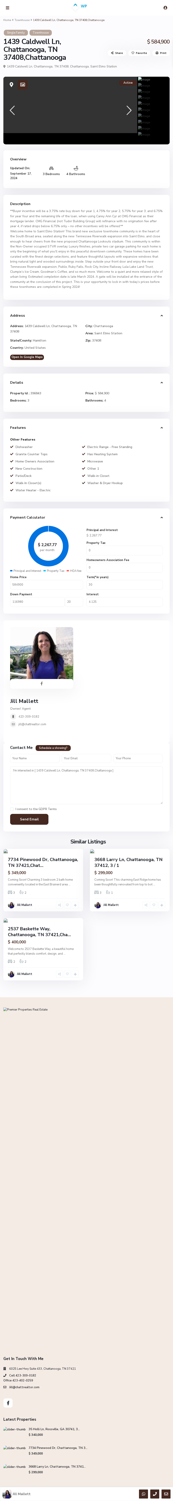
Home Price (18, 577)
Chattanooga (79, 66)
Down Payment (21, 594)
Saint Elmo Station (103, 66)
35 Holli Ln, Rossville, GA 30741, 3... (54, 1429)
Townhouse (22, 20)
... (69, 884)
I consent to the (36, 809)
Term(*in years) (97, 577)
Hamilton (39, 340)
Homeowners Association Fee (107, 560)
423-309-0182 (28, 717)
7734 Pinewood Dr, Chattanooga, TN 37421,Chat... (43, 862)
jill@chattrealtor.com (32, 724)
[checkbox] (12, 809)
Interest (92, 594)
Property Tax (95, 543)
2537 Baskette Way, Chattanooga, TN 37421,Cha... (39, 932)
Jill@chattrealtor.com (24, 1387)
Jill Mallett (24, 701)
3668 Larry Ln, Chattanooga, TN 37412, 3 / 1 (128, 862)
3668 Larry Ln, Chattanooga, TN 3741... (57, 1466)
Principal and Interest (102, 530)
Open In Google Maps (27, 357)
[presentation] (12, 110)
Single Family (16, 33)
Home (7, 20)
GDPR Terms (48, 809)
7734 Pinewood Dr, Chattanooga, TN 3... (58, 1448)
